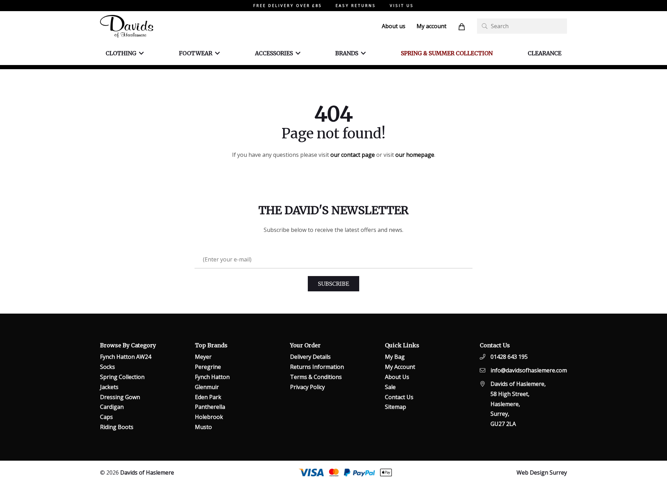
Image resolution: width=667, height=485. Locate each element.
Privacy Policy (307, 387)
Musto (203, 427)
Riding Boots (116, 427)
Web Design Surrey (542, 472)
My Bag (395, 357)
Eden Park (208, 397)
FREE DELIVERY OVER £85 (287, 5)
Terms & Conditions (316, 377)
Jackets (109, 387)
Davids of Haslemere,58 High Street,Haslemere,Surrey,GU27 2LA (518, 404)
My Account (400, 367)
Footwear (195, 53)
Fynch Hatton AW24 (125, 357)
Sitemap (395, 407)
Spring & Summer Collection (447, 53)
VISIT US (402, 5)
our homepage (414, 155)
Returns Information (317, 367)
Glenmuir (207, 387)
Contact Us (399, 397)
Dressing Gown (120, 397)
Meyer (203, 357)
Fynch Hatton (212, 377)
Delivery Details (310, 357)
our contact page (352, 155)
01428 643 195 (509, 357)
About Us (397, 377)
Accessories (274, 53)
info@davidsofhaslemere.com (529, 370)
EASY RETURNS (356, 5)
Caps (106, 417)
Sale (390, 387)
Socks (107, 367)
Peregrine (208, 367)
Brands (346, 53)
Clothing (121, 53)
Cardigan (112, 407)
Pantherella (210, 407)
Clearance (544, 53)
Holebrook (209, 417)
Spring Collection (122, 377)
